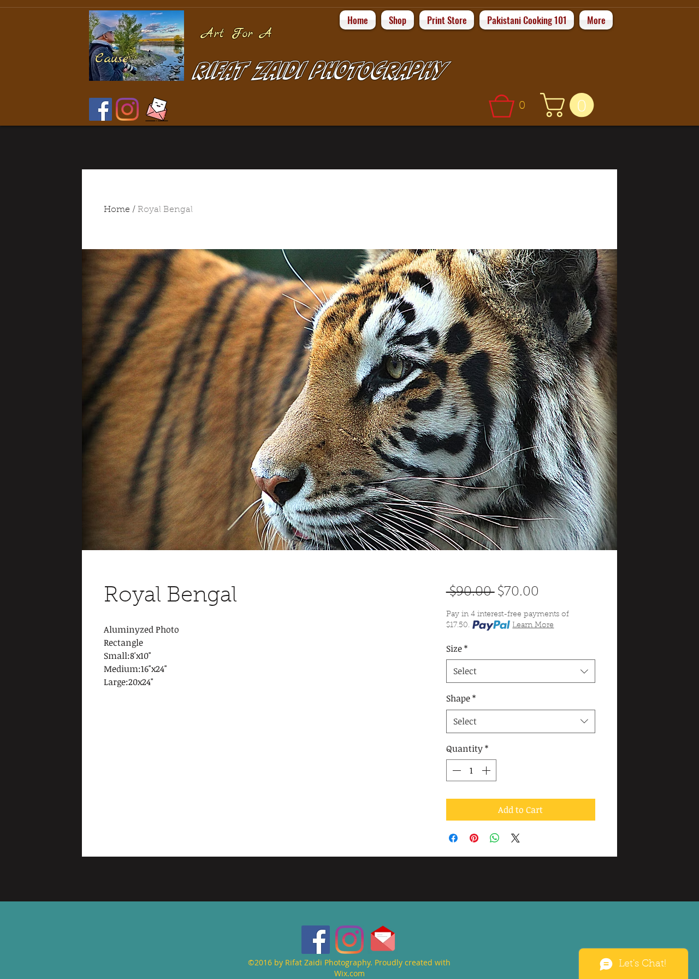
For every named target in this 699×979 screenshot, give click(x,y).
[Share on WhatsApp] (494, 838)
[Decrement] (455, 770)
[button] (511, 106)
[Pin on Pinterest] (474, 838)
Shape (461, 698)
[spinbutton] (471, 770)
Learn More (533, 625)
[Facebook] (315, 939)
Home (117, 209)
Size (456, 648)
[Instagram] (127, 109)
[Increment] (487, 770)
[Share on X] (515, 838)
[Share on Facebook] (453, 838)
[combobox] (520, 671)
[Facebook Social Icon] (100, 109)
